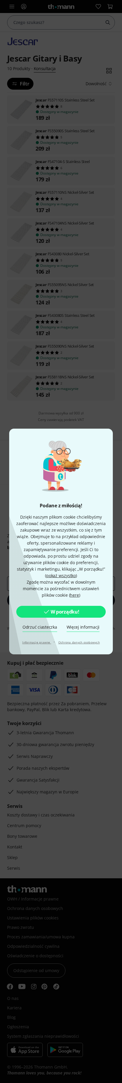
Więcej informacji (83, 627)
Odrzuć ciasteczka (40, 627)
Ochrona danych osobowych (79, 642)
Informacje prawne (36, 642)
